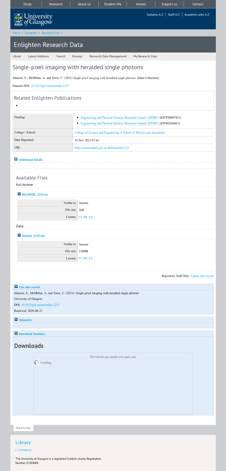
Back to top (23, 428)
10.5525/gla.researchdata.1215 (50, 86)
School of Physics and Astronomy (144, 132)
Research (55, 4)
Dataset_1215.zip (33, 235)
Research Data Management (108, 56)
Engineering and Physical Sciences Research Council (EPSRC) (120, 117)
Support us (169, 4)
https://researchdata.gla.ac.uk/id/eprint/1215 (102, 148)
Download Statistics (31, 333)
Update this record (202, 276)
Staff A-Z (174, 15)
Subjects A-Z (155, 15)
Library (23, 442)
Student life (112, 4)
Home (16, 33)
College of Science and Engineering (97, 132)
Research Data (51, 33)
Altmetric (25, 320)
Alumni (141, 4)
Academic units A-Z (197, 15)
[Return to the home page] (34, 20)
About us (84, 4)
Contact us (25, 450)
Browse (77, 56)
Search (60, 56)
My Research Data (145, 56)
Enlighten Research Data (48, 44)
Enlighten (31, 33)
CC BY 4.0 (85, 217)
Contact (197, 4)
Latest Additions (38, 56)
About (17, 56)
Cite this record (29, 287)
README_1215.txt (35, 194)
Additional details (31, 159)
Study (27, 4)
